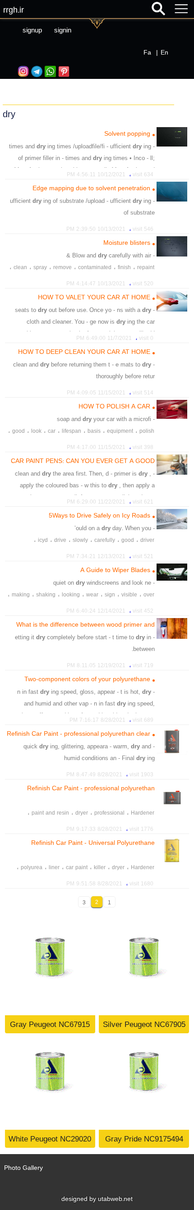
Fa (147, 52)
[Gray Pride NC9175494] (144, 1085)
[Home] (97, 85)
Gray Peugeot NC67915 (50, 1024)
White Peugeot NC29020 (50, 1138)
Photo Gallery (23, 1167)
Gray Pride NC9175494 (144, 1138)
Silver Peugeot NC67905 (144, 1024)
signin (62, 30)
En (164, 52)
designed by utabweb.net (97, 1198)
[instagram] (22, 71)
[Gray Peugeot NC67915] (50, 970)
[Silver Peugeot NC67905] (144, 970)
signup (32, 30)
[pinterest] (62, 71)
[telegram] (35, 71)
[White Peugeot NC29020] (50, 1085)
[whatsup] (49, 71)
